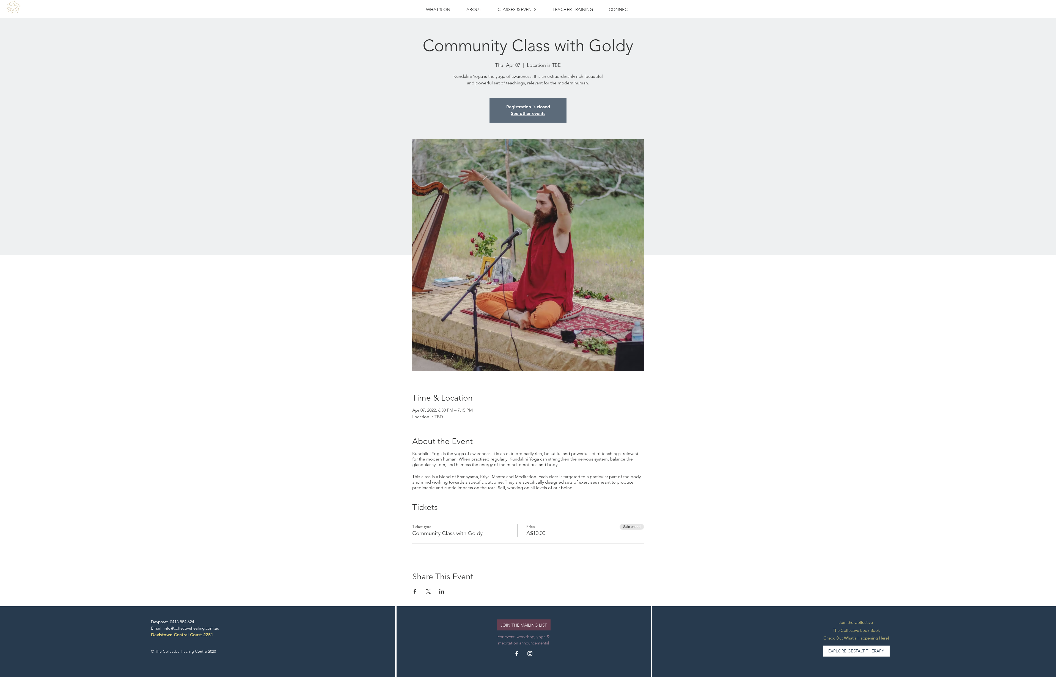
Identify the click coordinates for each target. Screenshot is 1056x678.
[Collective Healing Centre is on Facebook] (516, 653)
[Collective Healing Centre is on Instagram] (530, 653)
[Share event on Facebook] (414, 591)
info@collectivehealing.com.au (191, 628)
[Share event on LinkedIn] (441, 591)
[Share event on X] (428, 591)
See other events (528, 113)
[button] (516, 9)
